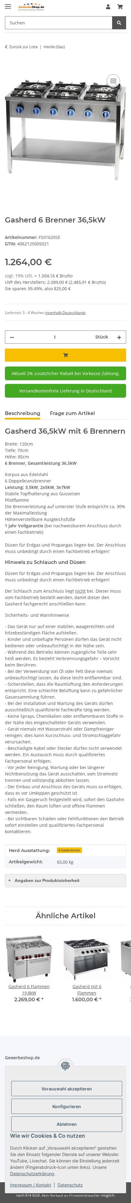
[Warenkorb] (120, 7)
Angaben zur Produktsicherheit (44, 880)
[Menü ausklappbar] (8, 4)
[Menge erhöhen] (119, 337)
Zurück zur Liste (23, 46)
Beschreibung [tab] (22, 413)
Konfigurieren (66, 1106)
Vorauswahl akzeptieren (66, 1088)
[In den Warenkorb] (10, 66)
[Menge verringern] (12, 337)
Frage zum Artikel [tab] (72, 413)
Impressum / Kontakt (30, 1184)
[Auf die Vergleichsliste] (113, 81)
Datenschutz (70, 1184)
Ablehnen (67, 1124)
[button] (108, 7)
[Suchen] (119, 22)
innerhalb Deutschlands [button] (65, 312)
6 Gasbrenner (69, 850)
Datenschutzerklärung (32, 1173)
